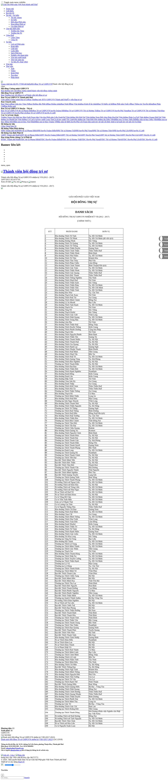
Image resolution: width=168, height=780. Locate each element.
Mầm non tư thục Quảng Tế (46, 122)
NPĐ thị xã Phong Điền (27, 131)
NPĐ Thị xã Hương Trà (65, 131)
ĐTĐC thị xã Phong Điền (29, 139)
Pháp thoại (15, 77)
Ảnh (12, 68)
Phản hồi (21, 755)
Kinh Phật (15, 73)
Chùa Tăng (15, 37)
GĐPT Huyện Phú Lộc (129, 135)
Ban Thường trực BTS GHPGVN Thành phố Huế (48, 100)
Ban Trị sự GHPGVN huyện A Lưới (41, 113)
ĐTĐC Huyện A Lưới (148, 139)
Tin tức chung (16, 18)
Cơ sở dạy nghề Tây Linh (64, 119)
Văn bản (9, 64)
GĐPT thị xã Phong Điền (29, 135)
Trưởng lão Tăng (17, 31)
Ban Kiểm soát (10, 106)
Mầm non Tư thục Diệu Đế (125, 119)
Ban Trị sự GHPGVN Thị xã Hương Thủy (144, 111)
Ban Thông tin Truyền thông (142, 104)
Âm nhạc (14, 75)
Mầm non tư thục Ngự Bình (24, 122)
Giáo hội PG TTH (16, 84)
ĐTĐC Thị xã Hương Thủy (111, 139)
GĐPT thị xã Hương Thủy (109, 135)
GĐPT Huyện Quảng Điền (49, 135)
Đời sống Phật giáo (18, 22)
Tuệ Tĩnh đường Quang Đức (147, 117)
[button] (3, 86)
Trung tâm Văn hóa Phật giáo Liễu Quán (47, 117)
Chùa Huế (10, 35)
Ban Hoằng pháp (54, 104)
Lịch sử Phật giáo (17, 44)
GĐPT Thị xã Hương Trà (70, 135)
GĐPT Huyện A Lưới (146, 135)
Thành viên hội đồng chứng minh (44, 91)
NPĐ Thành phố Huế (9, 131)
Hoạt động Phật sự (18, 24)
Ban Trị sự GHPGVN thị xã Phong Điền (17, 111)
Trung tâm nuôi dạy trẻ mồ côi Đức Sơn (98, 122)
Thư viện (9, 66)
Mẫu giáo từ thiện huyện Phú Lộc (70, 122)
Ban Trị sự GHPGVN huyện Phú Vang (112, 111)
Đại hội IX (10, 13)
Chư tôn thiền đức (13, 29)
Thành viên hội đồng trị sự (36, 95)
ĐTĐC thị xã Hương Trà (70, 139)
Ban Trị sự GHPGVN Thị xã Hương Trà (81, 111)
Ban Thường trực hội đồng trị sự (13, 95)
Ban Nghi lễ (65, 104)
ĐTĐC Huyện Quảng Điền (50, 139)
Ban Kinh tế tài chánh (89, 104)
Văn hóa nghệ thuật (18, 57)
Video (13, 71)
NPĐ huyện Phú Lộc (120, 131)
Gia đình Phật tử (17, 26)
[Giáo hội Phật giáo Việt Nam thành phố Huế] (19, 4)
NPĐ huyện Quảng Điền (46, 131)
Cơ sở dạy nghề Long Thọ (43, 119)
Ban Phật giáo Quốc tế (122, 104)
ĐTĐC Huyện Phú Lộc (131, 139)
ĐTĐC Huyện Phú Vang (90, 139)
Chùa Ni (14, 40)
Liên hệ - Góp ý (9, 755)
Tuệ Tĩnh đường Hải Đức (73, 117)
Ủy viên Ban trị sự (75, 100)
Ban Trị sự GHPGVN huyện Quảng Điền (49, 111)
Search (27, 778)
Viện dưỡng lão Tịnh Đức (84, 119)
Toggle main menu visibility (15, 2)
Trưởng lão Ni (16, 33)
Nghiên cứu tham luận (19, 55)
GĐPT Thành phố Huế (10, 135)
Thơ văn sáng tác (17, 60)
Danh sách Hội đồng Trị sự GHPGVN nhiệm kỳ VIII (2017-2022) (27, 739)
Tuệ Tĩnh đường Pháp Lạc (125, 117)
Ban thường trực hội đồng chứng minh (16, 91)
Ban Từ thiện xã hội (105, 104)
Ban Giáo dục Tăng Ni (20, 104)
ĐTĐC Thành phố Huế (10, 139)
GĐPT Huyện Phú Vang (89, 135)
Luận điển (15, 51)
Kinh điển (15, 46)
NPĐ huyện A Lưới (136, 131)
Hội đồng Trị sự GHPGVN (41, 84)
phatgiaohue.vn (16, 750)
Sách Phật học (16, 53)
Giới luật (14, 49)
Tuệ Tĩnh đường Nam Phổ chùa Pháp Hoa (99, 117)
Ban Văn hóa (75, 104)
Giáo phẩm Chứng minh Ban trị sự (14, 100)
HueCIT (21, 762)
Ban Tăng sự (6, 104)
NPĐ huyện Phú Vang (83, 131)
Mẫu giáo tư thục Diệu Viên (146, 119)
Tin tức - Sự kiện (12, 15)
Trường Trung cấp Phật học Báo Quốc (16, 117)
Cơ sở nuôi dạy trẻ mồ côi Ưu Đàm (127, 122)
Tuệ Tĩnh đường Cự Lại (23, 119)
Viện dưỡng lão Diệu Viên (104, 119)
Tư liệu (9, 42)
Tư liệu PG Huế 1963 (19, 62)
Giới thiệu (10, 11)
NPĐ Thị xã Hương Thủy (102, 131)
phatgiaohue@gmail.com (15, 748)
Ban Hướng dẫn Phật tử (38, 104)
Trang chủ (10, 9)
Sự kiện (14, 20)
